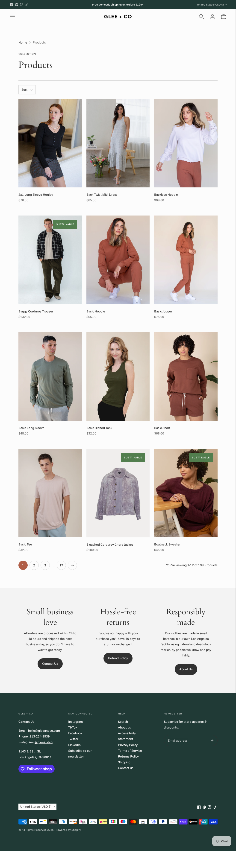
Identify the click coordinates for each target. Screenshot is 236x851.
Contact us (125, 768)
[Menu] (12, 17)
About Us (186, 669)
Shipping (124, 762)
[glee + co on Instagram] (21, 4)
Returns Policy (128, 756)
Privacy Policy (128, 745)
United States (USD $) (210, 4)
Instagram (75, 722)
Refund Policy (118, 658)
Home (22, 42)
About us (124, 727)
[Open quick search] (201, 17)
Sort (24, 89)
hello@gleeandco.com (44, 731)
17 (61, 565)
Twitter (73, 739)
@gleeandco (44, 742)
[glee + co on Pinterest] (16, 4)
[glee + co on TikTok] (26, 4)
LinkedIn (74, 745)
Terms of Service (130, 751)
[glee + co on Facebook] (11, 4)
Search (123, 722)
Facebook (75, 733)
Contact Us (50, 664)
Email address (177, 735)
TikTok (72, 727)
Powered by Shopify (68, 829)
